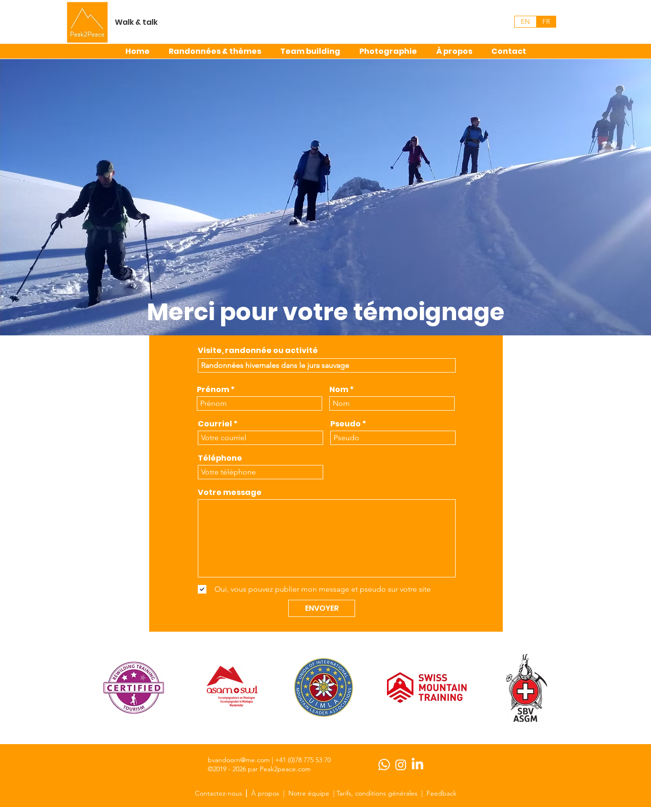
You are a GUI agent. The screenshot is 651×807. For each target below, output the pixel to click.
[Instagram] (401, 764)
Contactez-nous (219, 793)
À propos (265, 793)
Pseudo (345, 424)
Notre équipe (308, 793)
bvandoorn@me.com (239, 760)
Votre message (230, 492)
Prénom (213, 389)
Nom (338, 389)
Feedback (442, 793)
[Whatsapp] (384, 764)
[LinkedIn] (417, 764)
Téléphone (220, 458)
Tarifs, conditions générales (376, 793)
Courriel (215, 424)
